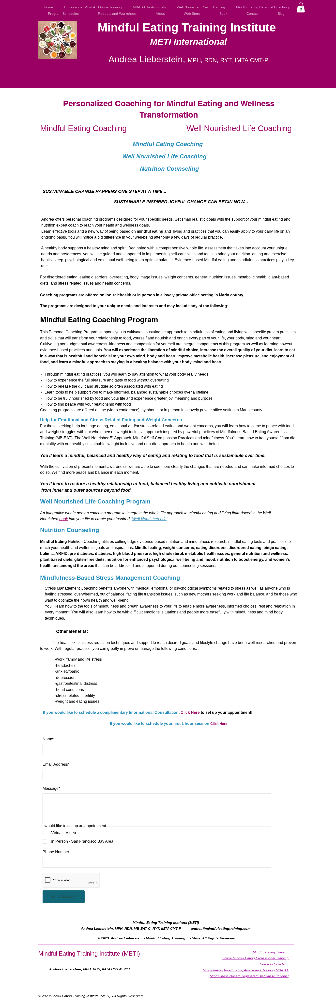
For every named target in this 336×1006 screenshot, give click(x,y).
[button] (301, 7)
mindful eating (150, 231)
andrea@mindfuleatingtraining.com (220, 928)
